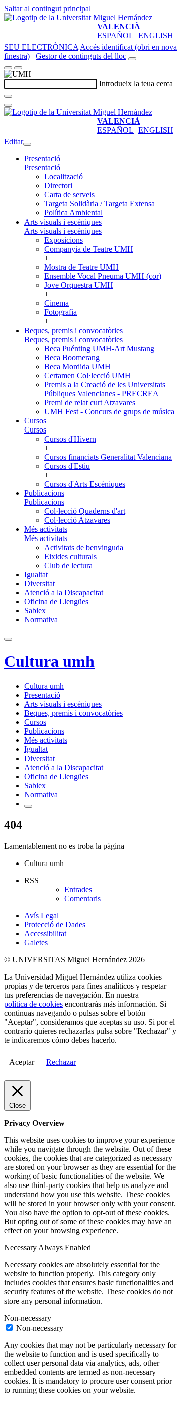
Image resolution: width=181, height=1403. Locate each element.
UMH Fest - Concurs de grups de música (109, 411)
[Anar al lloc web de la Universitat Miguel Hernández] (78, 17)
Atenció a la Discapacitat (63, 592)
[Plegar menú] (27, 144)
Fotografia (60, 312)
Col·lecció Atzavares (77, 520)
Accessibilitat (45, 933)
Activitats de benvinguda (83, 547)
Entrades (78, 889)
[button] (42, 167)
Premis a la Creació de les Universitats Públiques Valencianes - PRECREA (104, 389)
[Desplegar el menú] (18, 67)
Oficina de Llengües (56, 601)
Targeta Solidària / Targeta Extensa (99, 203)
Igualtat (36, 574)
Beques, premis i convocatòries (73, 330)
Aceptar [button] (21, 1062)
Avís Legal (41, 915)
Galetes (36, 942)
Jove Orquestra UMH (78, 285)
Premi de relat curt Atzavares (89, 402)
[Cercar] (8, 96)
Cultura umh (49, 661)
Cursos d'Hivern (70, 439)
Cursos (35, 420)
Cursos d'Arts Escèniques (84, 484)
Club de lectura (68, 565)
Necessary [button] (21, 1247)
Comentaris (82, 898)
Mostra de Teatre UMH (81, 267)
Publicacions (44, 493)
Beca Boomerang (72, 357)
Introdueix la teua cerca (136, 83)
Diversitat (39, 583)
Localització (63, 176)
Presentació (42, 158)
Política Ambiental (73, 212)
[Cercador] (132, 58)
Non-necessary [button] (27, 1318)
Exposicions (63, 240)
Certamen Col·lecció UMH (87, 375)
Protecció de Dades (54, 924)
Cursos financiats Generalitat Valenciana (108, 457)
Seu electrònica (41, 47)
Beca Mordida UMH (77, 366)
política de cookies (33, 1004)
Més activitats (45, 529)
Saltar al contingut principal (47, 8)
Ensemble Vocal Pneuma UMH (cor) (102, 276)
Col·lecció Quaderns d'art (84, 511)
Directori (58, 185)
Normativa (41, 619)
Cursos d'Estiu (67, 466)
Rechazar (61, 1062)
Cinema (56, 303)
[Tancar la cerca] (8, 105)
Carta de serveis (69, 194)
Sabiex (35, 610)
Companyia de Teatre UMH (88, 249)
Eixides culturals (70, 556)
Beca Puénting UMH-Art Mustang (99, 348)
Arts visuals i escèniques (63, 222)
